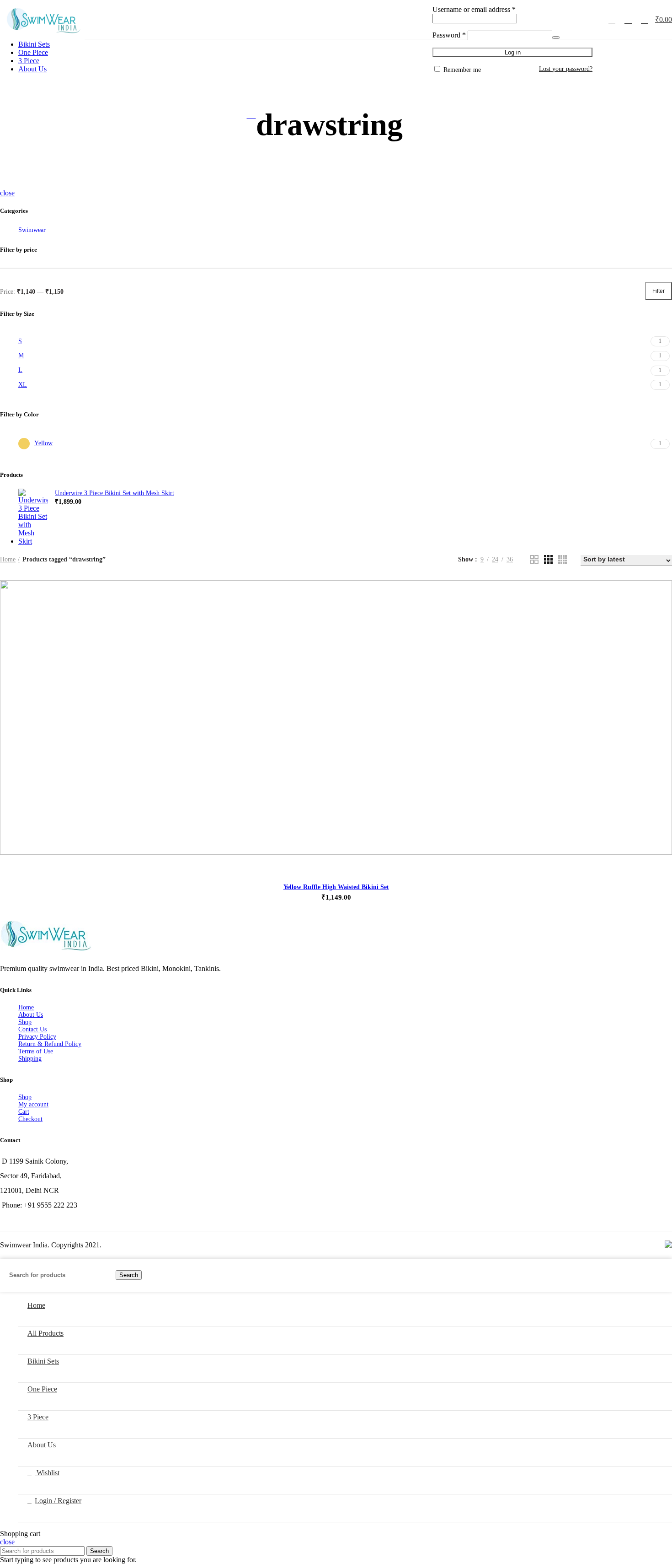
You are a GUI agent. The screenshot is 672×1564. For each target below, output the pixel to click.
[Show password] (556, 37)
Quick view (655, 597)
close (7, 193)
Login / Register (58, 1501)
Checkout (30, 1119)
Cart (23, 1111)
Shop (25, 1022)
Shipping (30, 1058)
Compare (654, 589)
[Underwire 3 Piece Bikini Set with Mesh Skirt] (33, 517)
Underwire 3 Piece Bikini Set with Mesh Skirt (114, 493)
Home (8, 559)
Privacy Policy (37, 1036)
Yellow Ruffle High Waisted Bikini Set (336, 887)
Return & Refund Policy (49, 1044)
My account (33, 1104)
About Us (30, 1014)
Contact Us (32, 1029)
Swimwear (32, 230)
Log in (513, 52)
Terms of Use (35, 1051)
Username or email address (474, 9)
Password (449, 35)
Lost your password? (565, 68)
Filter (658, 291)
